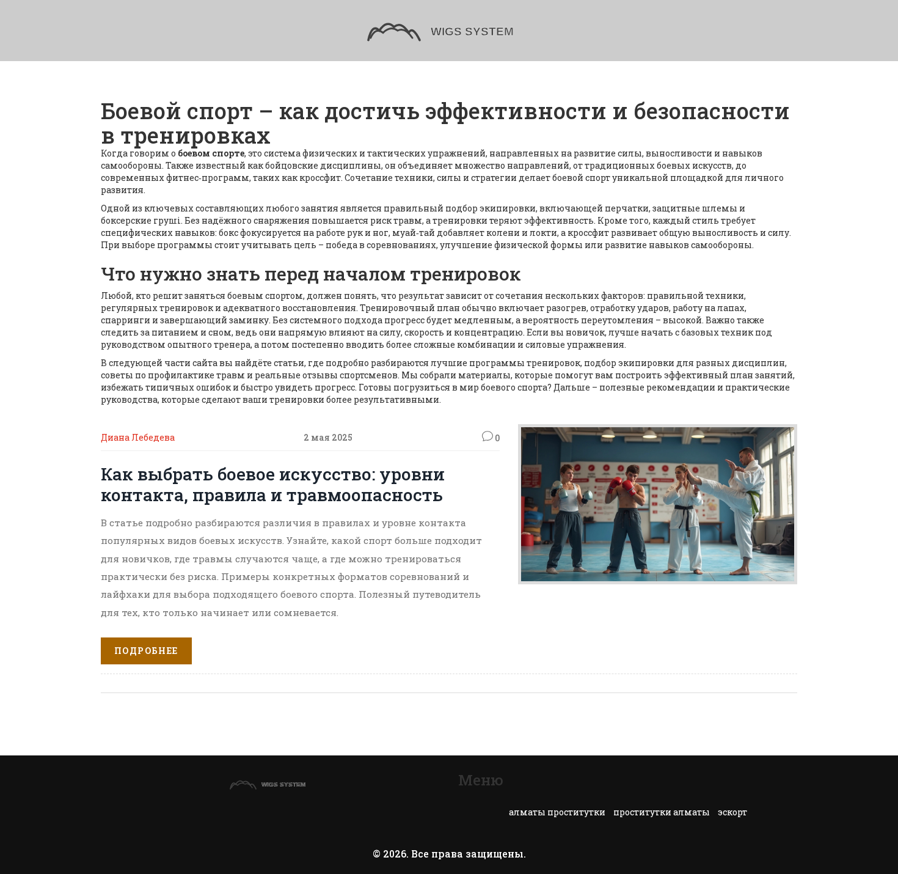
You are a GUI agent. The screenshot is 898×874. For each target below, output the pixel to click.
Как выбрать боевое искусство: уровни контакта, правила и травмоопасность (273, 484)
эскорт (732, 812)
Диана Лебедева (138, 437)
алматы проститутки (557, 812)
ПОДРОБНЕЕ (146, 650)
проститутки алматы (661, 812)
